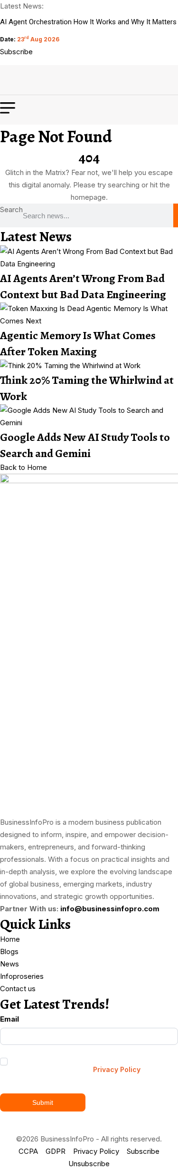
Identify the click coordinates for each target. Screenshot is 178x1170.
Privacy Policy (117, 1069)
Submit (42, 1102)
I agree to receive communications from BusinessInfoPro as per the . (73, 1065)
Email (9, 1019)
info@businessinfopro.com (109, 908)
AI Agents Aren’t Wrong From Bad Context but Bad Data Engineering (83, 286)
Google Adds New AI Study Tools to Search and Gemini (85, 445)
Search (11, 209)
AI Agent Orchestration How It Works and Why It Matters (88, 22)
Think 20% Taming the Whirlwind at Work (87, 388)
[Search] (175, 215)
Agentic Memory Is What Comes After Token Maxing (78, 343)
